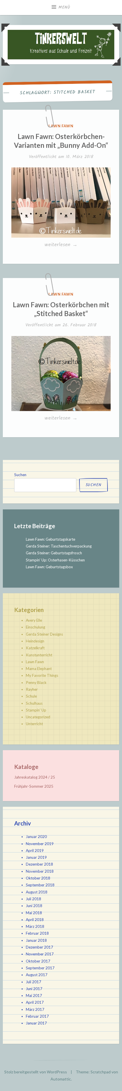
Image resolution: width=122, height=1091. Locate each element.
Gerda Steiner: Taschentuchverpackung (59, 546)
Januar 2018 (36, 940)
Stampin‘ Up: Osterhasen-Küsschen (55, 560)
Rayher (32, 689)
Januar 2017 (36, 1023)
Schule (31, 696)
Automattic (61, 1079)
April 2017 (35, 1002)
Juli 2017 (33, 982)
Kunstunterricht (39, 655)
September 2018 (40, 885)
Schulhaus (34, 703)
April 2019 (35, 850)
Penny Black (36, 682)
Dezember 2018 (39, 864)
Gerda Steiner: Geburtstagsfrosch (54, 553)
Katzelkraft (35, 648)
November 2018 (40, 871)
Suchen (20, 474)
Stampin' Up (36, 710)
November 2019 (40, 843)
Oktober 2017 (38, 961)
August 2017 (36, 974)
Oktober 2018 (38, 878)
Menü (64, 7)
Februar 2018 (37, 933)
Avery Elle (34, 620)
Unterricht (34, 723)
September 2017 (40, 968)
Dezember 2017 (39, 947)
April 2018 (35, 919)
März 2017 (35, 1009)
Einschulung (35, 627)
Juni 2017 (34, 988)
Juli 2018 (33, 899)
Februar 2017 (37, 1016)
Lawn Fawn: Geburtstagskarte (50, 539)
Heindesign (35, 641)
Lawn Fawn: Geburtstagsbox (49, 567)
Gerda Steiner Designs (44, 634)
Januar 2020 (36, 836)
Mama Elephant (39, 668)
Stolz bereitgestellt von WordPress (35, 1071)
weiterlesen (61, 245)
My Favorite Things (42, 675)
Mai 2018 (34, 912)
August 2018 (36, 892)
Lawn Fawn (61, 126)
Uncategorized (38, 717)
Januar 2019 (36, 857)
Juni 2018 (34, 905)
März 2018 (35, 926)
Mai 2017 (34, 995)
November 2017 (40, 954)
